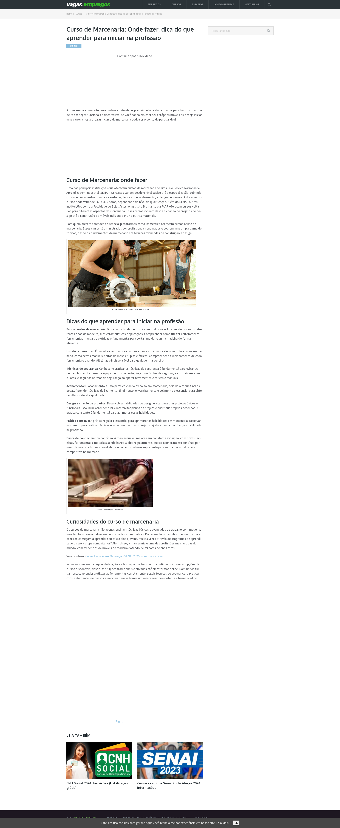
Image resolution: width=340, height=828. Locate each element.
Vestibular (252, 4)
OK (236, 823)
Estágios (197, 4)
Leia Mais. (222, 823)
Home (69, 13)
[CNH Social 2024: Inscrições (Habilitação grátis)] (99, 760)
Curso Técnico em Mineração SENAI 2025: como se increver (124, 556)
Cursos (176, 4)
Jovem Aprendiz (224, 4)
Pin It (119, 721)
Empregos (154, 4)
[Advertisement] (134, 83)
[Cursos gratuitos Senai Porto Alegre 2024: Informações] (170, 760)
